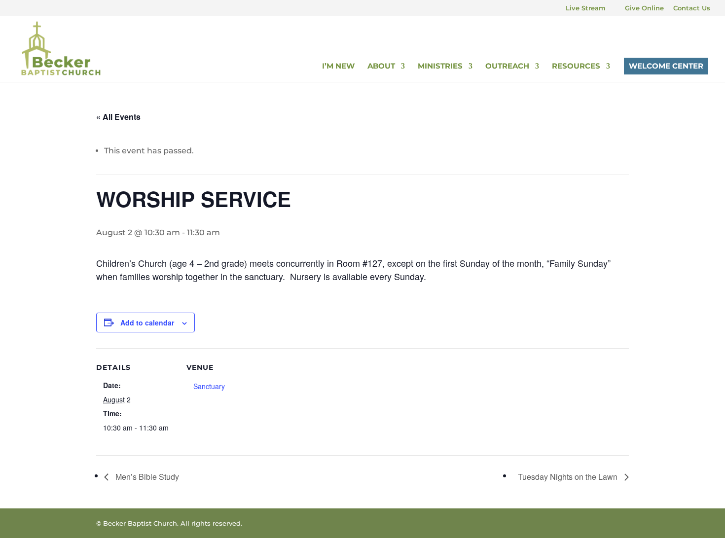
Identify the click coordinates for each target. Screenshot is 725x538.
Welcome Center (666, 66)
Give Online (644, 8)
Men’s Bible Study (146, 476)
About (381, 67)
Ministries (440, 67)
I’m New (338, 67)
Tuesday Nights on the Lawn (568, 476)
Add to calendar (147, 322)
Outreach (507, 67)
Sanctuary (209, 386)
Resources (576, 67)
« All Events (118, 116)
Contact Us (691, 8)
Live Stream (586, 8)
